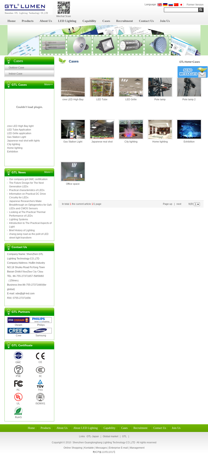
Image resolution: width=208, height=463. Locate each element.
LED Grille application (19, 133)
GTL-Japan (93, 436)
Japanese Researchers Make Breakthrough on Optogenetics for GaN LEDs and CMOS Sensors (30, 205)
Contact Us (146, 21)
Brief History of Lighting (22, 230)
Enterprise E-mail (118, 447)
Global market (110, 436)
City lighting (13, 144)
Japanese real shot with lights (23, 140)
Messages (101, 447)
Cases (106, 21)
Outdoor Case (16, 67)
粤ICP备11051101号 (104, 452)
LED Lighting (67, 21)
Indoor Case (15, 73)
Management (137, 447)
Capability (89, 21)
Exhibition (12, 151)
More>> (48, 84)
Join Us (165, 21)
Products (28, 21)
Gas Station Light (16, 137)
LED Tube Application (19, 129)
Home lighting (15, 148)
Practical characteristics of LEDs (26, 190)
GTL (124, 436)
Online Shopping (73, 447)
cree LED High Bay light (20, 126)
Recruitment (124, 21)
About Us (46, 21)
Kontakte (89, 447)
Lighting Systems (18, 219)
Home (12, 21)
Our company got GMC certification (28, 179)
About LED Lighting (85, 428)
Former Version (195, 4)
